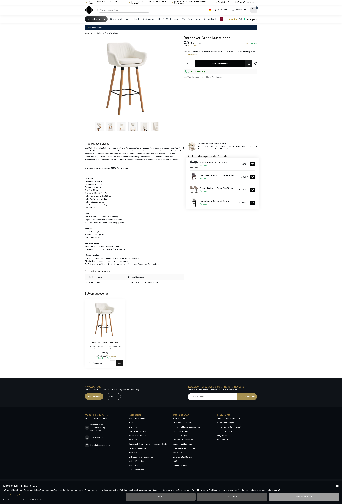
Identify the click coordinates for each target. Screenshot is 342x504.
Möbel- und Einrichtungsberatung (187, 427)
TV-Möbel (133, 440)
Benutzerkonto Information (228, 418)
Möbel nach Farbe (136, 469)
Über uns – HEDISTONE (183, 422)
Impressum (177, 452)
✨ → (95, 27)
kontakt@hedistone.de (100, 445)
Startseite (89, 33)
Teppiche (133, 452)
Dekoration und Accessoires (141, 457)
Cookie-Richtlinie (180, 465)
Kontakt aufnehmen (223, 149)
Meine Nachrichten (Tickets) (229, 427)
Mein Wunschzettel (225, 431)
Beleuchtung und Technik (140, 448)
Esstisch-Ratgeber (181, 435)
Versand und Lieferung (182, 444)
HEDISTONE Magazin (168, 19)
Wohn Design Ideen (191, 19)
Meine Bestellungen (225, 422)
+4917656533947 (98, 437)
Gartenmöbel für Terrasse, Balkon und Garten (148, 444)
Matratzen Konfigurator (143, 19)
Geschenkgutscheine (119, 19)
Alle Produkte (223, 440)
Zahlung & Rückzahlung (183, 440)
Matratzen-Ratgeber (181, 431)
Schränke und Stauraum (139, 435)
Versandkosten (193, 45)
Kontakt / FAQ (179, 418)
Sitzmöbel (133, 427)
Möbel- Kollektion (136, 461)
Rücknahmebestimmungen (184, 448)
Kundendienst (210, 19)
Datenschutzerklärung (182, 457)
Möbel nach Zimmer (137, 418)
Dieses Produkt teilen (214, 77)
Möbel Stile (134, 465)
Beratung (113, 396)
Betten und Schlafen (138, 431)
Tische (132, 422)
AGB (175, 461)
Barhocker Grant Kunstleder (108, 33)
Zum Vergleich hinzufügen (193, 77)
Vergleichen (97, 363)
